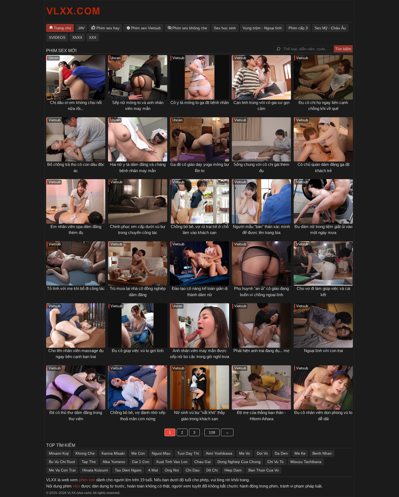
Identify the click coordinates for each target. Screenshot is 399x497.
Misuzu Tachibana (305, 462)
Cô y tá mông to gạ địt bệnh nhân (199, 102)
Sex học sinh (225, 28)
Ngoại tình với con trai (323, 350)
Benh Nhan (322, 453)
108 (212, 432)
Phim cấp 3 (298, 28)
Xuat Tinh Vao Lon (172, 462)
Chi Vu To (275, 462)
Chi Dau (192, 470)
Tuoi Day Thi (188, 453)
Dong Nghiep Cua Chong (239, 462)
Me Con (138, 453)
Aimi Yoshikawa (219, 453)
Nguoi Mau (161, 453)
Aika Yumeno (114, 462)
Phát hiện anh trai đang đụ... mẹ (261, 350)
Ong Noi (172, 470)
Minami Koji (59, 453)
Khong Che (85, 453)
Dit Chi (212, 470)
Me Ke (300, 453)
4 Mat (153, 470)
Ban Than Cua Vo (263, 470)
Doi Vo (262, 453)
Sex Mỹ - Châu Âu (330, 28)
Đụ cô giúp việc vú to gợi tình (137, 350)
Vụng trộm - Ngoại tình (262, 28)
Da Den (281, 453)
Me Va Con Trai (62, 470)
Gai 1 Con (140, 462)
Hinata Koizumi (95, 470)
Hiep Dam (233, 470)
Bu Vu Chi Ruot (62, 462)
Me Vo (244, 453)
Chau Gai (202, 462)
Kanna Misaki (113, 453)
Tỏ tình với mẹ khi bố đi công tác (76, 288)
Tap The (89, 462)
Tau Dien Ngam (128, 470)
